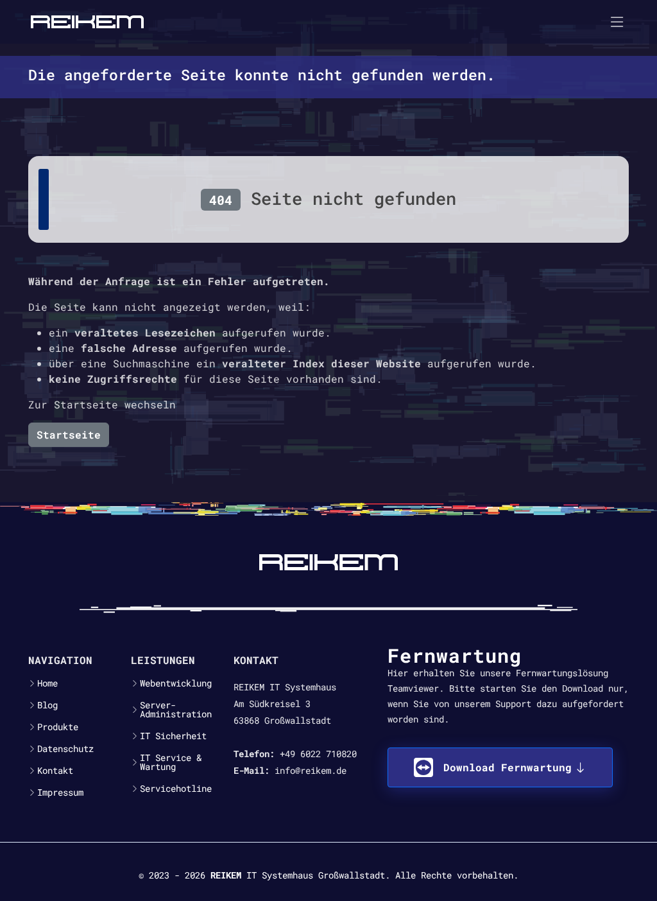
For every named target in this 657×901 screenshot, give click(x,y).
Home (47, 683)
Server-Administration (176, 710)
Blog (47, 705)
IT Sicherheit (173, 735)
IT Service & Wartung (170, 762)
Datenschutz (65, 748)
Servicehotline (176, 788)
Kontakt (55, 770)
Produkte (57, 726)
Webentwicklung (176, 683)
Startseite (69, 434)
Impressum (60, 792)
